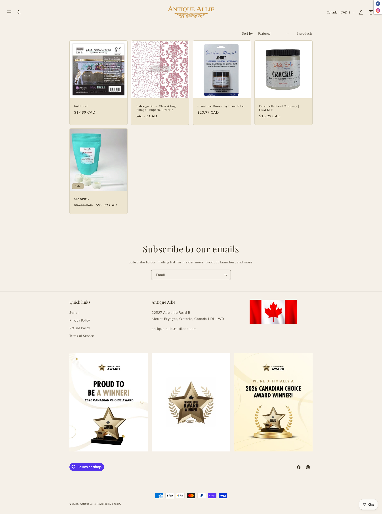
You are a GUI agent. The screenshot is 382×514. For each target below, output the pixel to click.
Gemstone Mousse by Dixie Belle (220, 106)
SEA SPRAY (81, 199)
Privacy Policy (79, 320)
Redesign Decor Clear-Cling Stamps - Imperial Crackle (156, 108)
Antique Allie (88, 503)
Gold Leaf (81, 106)
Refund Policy (79, 328)
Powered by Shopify (109, 503)
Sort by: (248, 33)
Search (74, 312)
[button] (9, 12)
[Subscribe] (226, 275)
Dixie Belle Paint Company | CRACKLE (279, 108)
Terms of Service (81, 336)
